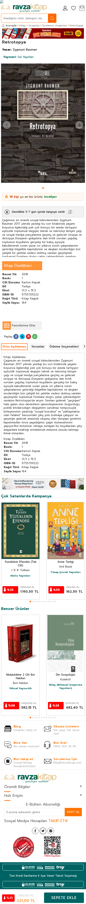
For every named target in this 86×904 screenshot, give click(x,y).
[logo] (24, 8)
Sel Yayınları (18, 57)
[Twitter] (43, 831)
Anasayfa (10, 25)
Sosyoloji (34, 25)
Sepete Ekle (64, 897)
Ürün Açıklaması (14, 347)
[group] (43, 123)
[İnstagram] (50, 831)
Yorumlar (37, 347)
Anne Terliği (65, 562)
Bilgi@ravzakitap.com (67, 763)
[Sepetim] (82, 8)
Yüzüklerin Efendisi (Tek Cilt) (21, 563)
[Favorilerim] (73, 8)
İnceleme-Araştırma (54, 25)
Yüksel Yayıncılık (20, 688)
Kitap (22, 25)
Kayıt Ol (73, 812)
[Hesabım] (65, 8)
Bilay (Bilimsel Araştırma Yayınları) (65, 686)
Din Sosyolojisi (65, 675)
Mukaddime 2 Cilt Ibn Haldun (20, 676)
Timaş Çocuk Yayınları (66, 572)
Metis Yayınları (20, 576)
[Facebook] (35, 831)
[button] (43, 188)
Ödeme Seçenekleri (64, 347)
